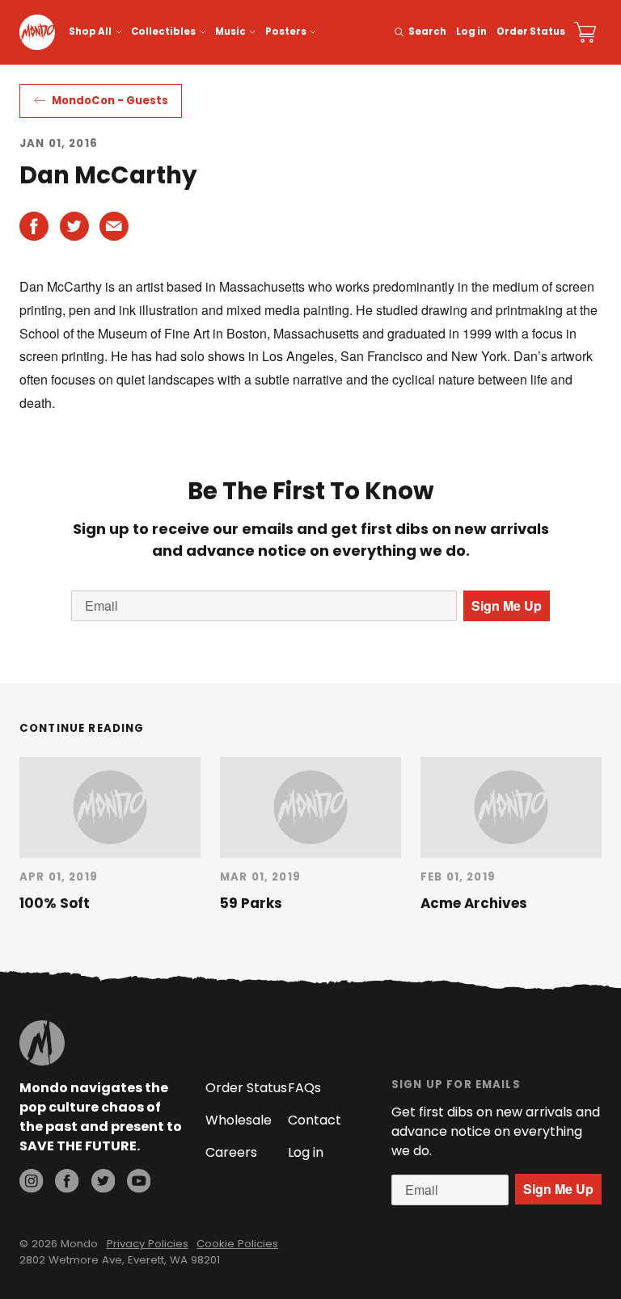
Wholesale (238, 1120)
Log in (471, 31)
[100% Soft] (110, 807)
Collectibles (163, 31)
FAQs (304, 1087)
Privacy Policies (147, 1243)
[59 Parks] (310, 807)
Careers (231, 1152)
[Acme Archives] (511, 807)
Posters (285, 31)
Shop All (90, 31)
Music (230, 31)
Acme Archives (473, 903)
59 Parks (251, 903)
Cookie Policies (237, 1243)
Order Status (530, 31)
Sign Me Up (506, 605)
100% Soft (54, 903)
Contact (314, 1120)
